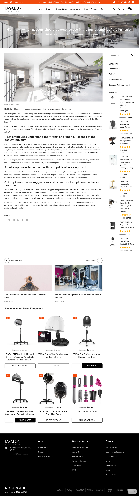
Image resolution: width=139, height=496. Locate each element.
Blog (108, 461)
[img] (114, 9)
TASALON (24, 492)
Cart (108, 470)
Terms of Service (79, 461)
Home (23, 34)
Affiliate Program (113, 447)
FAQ (74, 470)
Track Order (111, 474)
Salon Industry (36, 34)
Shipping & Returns (80, 447)
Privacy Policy (78, 456)
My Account (111, 465)
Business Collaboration (115, 452)
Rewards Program (45, 456)
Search (41, 452)
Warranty (76, 452)
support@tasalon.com (13, 2)
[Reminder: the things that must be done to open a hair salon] (79, 278)
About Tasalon (44, 447)
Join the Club (111, 456)
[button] (130, 9)
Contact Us (77, 465)
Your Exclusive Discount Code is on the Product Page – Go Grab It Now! (69, 2)
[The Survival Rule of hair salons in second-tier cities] (28, 278)
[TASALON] (12, 9)
